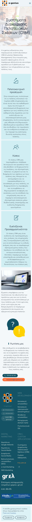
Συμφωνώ (8, 517)
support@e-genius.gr (15, 379)
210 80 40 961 (11, 375)
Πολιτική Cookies (9, 513)
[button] (30, 3)
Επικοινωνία (9, 410)
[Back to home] (10, 3)
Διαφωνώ (21, 517)
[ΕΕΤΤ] (8, 476)
